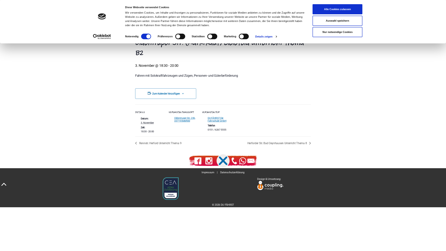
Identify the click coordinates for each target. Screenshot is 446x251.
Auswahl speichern (337, 20)
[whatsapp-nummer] (242, 160)
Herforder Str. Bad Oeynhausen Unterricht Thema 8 (277, 143)
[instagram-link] (208, 160)
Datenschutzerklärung (232, 172)
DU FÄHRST (227, 204)
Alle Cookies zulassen (337, 9)
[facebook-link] (197, 160)
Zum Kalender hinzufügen (166, 93)
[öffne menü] (223, 160)
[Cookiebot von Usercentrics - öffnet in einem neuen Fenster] (102, 36)
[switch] (180, 36)
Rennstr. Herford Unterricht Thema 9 (160, 143)
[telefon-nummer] (234, 160)
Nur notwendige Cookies (337, 32)
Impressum (208, 172)
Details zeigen (263, 36)
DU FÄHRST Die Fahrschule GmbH (217, 119)
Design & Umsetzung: (269, 179)
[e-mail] (250, 161)
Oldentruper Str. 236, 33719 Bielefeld (184, 119)
